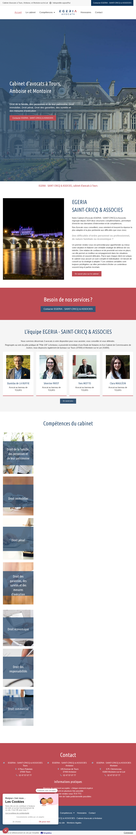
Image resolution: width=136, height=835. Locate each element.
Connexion (128, 833)
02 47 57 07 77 (25, 775)
